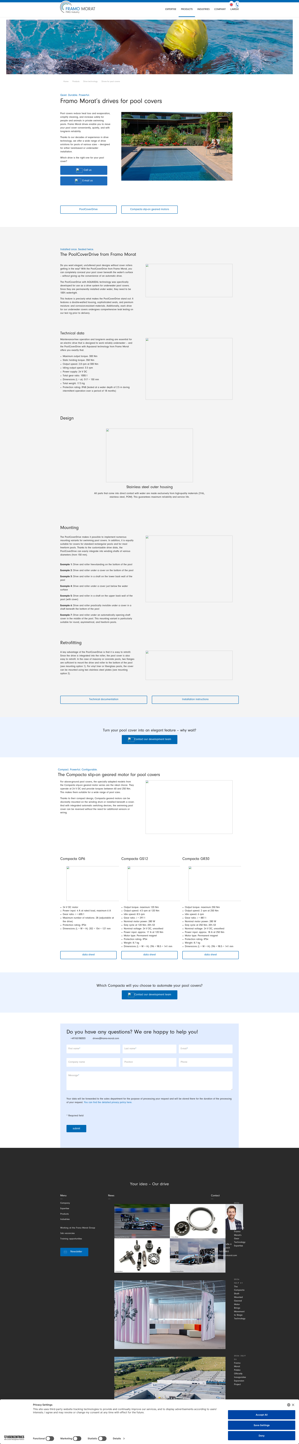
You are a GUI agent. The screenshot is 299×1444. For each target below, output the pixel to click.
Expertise (170, 9)
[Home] (77, 9)
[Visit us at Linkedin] (133, 1170)
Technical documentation (103, 699)
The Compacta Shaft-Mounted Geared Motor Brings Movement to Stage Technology (239, 1303)
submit (76, 1128)
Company (220, 9)
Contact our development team (152, 739)
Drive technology (90, 82)
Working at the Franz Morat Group (77, 1228)
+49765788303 (78, 1038)
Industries (203, 9)
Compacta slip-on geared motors (149, 209)
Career (234, 9)
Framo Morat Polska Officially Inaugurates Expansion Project (240, 1374)
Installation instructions (195, 699)
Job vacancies (67, 1233)
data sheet (88, 955)
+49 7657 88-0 (221, 1252)
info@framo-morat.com (225, 1256)
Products (187, 9)
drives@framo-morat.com (106, 1038)
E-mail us (87, 181)
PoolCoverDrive (88, 209)
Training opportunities (71, 1239)
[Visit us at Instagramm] (144, 1170)
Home (66, 82)
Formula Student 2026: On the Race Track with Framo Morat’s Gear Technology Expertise (239, 1230)
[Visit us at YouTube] (165, 1170)
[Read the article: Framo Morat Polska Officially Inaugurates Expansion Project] (169, 1391)
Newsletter (76, 1252)
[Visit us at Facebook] (154, 1170)
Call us (87, 170)
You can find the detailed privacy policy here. (108, 1102)
